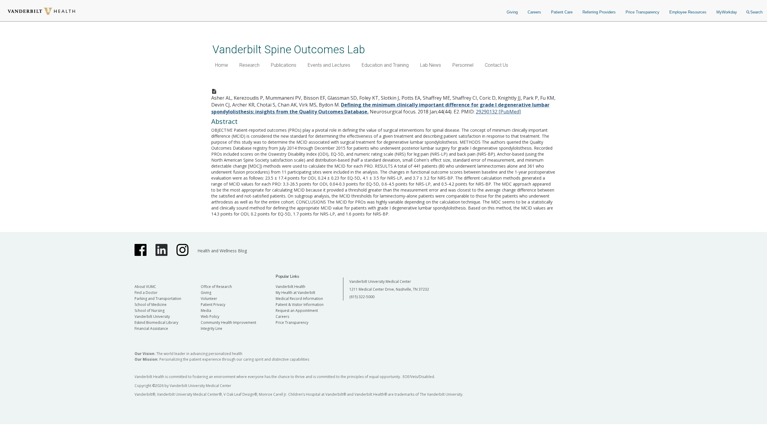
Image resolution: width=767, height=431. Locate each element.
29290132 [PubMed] (498, 111)
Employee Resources (687, 12)
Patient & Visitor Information (300, 304)
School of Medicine (151, 304)
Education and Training (385, 65)
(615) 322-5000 (362, 296)
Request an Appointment (297, 310)
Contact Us (496, 65)
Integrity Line (211, 328)
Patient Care (562, 12)
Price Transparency (642, 12)
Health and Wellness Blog (222, 251)
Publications (283, 65)
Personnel (462, 65)
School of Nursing (149, 310)
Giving (512, 12)
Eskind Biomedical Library (156, 322)
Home (221, 65)
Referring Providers (599, 12)
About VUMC (145, 286)
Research (249, 65)
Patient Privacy (213, 304)
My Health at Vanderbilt (295, 292)
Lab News (430, 65)
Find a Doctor (146, 292)
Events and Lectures (329, 65)
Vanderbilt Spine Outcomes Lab (288, 49)
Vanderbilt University (152, 316)
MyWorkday (726, 12)
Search (756, 12)
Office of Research (216, 286)
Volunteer (209, 298)
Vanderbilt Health (290, 286)
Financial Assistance (151, 328)
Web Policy (210, 316)
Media (206, 310)
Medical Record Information (299, 298)
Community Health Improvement (228, 322)
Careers (534, 12)
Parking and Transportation (158, 298)
